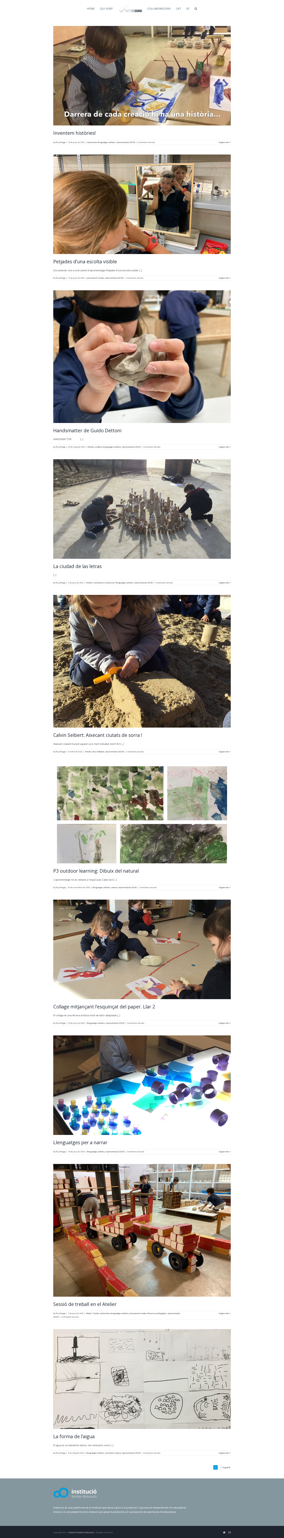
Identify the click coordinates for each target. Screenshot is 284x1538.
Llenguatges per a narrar (80, 1142)
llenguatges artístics (107, 142)
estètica (98, 447)
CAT (175, 8)
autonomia (92, 142)
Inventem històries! (74, 133)
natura (114, 887)
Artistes (90, 447)
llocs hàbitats (98, 751)
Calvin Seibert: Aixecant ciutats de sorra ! (97, 735)
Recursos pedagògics (157, 1313)
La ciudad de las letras (77, 566)
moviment (109, 1453)
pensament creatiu (95, 278)
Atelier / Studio (92, 1313)
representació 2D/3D (125, 142)
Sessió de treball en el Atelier (85, 1304)
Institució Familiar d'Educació (81, 1532)
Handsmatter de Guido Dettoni (87, 430)
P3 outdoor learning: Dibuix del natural (96, 871)
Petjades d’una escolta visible (85, 261)
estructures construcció (104, 582)
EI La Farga (60, 142)
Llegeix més (224, 142)
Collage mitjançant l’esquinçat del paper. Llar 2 (104, 1006)
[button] (189, 8)
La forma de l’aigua (74, 1436)
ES (182, 8)
